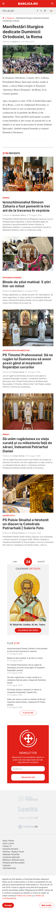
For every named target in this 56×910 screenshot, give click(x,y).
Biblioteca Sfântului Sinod (13, 860)
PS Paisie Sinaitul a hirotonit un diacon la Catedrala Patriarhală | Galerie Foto (26, 524)
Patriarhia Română (10, 849)
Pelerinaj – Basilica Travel (13, 851)
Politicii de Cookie (24, 895)
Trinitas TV (7, 846)
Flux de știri (8, 10)
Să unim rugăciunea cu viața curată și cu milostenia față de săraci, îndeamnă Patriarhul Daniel (27, 445)
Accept (8, 905)
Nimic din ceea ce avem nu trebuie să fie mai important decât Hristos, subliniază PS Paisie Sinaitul (26, 702)
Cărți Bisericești (9, 868)
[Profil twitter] (41, 11)
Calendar (28, 568)
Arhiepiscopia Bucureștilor (14, 862)
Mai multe (47, 905)
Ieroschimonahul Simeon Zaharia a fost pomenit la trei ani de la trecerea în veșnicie (26, 206)
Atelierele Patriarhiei (11, 854)
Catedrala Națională (11, 857)
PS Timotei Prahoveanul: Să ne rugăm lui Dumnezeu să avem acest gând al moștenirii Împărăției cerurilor (28, 361)
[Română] (51, 11)
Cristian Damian (18, 372)
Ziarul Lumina (8, 843)
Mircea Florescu (18, 533)
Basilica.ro (28, 3)
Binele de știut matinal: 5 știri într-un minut (25, 658)
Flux (13, 643)
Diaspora (10, 18)
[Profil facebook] (37, 11)
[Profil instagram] (45, 11)
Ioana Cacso (17, 291)
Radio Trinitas (8, 840)
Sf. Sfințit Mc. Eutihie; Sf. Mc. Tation (27, 624)
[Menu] (3, 3)
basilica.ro (16, 42)
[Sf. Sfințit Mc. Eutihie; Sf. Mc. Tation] (28, 597)
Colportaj (6, 865)
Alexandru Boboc (19, 215)
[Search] (52, 3)
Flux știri (28, 713)
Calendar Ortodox (28, 630)
